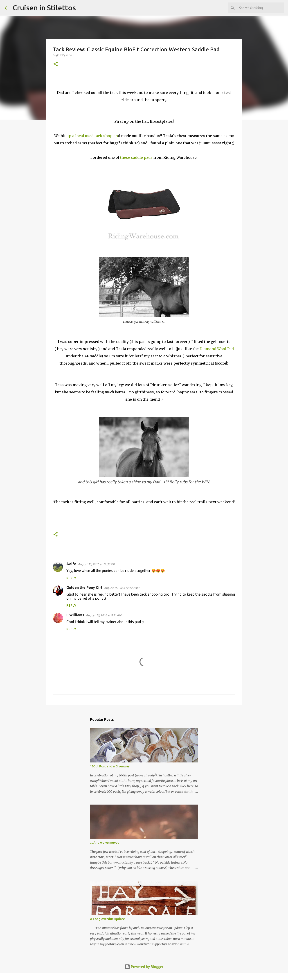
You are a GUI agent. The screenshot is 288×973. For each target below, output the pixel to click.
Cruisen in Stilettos (44, 8)
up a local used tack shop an (92, 136)
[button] (55, 64)
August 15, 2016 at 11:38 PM (96, 564)
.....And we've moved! (105, 842)
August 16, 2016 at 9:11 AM (103, 615)
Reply (71, 578)
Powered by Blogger (146, 967)
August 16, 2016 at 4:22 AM (121, 587)
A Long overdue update (107, 919)
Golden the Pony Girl (84, 587)
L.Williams (75, 615)
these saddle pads (136, 157)
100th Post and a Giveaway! (110, 766)
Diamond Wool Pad (217, 349)
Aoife (71, 564)
